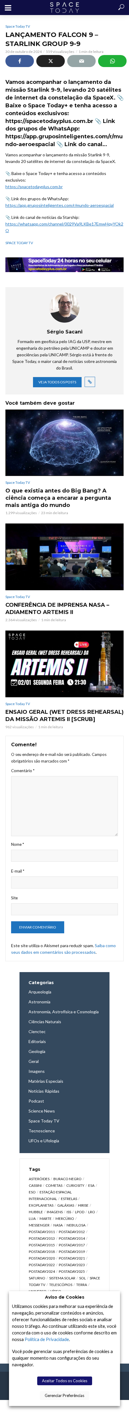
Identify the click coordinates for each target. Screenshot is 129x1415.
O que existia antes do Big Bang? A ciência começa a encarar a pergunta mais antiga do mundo (58, 497)
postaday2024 (42, 1271)
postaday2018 (42, 1251)
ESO (32, 1192)
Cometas (54, 1185)
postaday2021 (72, 1258)
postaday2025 (72, 1271)
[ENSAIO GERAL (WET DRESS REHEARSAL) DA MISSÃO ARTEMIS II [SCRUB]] (64, 664)
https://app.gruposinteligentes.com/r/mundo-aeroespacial (59, 205)
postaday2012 (72, 1231)
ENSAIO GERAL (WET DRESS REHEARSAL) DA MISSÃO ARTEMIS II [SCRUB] (64, 716)
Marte (46, 1218)
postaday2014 (72, 1238)
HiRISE (83, 1205)
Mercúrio (65, 1218)
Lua (32, 1218)
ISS (69, 1212)
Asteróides (39, 1179)
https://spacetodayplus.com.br (34, 186)
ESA (91, 1185)
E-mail (17, 871)
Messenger (39, 1225)
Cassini (35, 1185)
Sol (82, 1278)
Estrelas (69, 1198)
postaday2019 (72, 1251)
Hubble (36, 1212)
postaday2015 (42, 1245)
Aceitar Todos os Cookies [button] (64, 1380)
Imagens (55, 1212)
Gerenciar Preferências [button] (64, 1395)
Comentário (22, 770)
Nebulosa (76, 1225)
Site (14, 897)
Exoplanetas (41, 1205)
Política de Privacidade (47, 1339)
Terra (81, 1284)
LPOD (79, 1212)
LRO (91, 1212)
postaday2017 (72, 1245)
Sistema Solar (62, 1278)
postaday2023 (72, 1265)
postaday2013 (42, 1238)
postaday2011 (42, 1231)
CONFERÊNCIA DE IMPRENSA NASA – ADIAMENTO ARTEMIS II (57, 608)
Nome (17, 844)
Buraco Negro (67, 1179)
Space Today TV (17, 26)
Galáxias (65, 1205)
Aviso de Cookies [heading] (64, 1297)
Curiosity (75, 1185)
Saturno (37, 1278)
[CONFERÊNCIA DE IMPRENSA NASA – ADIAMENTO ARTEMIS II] (64, 556)
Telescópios (60, 1284)
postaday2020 (42, 1258)
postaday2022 (42, 1265)
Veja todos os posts (57, 382)
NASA (58, 1225)
